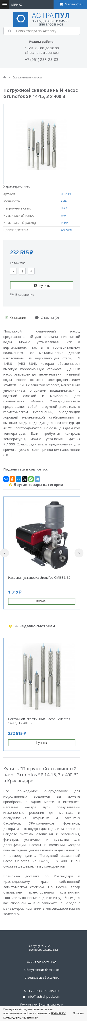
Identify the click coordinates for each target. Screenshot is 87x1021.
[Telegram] (37, 479)
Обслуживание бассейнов (41, 970)
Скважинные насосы (27, 77)
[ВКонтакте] (6, 479)
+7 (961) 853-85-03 (41, 59)
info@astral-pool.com (44, 996)
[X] (24, 479)
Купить (44, 285)
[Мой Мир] (18, 479)
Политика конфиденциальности (41, 1004)
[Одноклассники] (12, 479)
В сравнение (24, 294)
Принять (78, 1013)
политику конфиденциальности (34, 1015)
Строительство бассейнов (42, 978)
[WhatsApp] (31, 479)
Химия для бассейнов (41, 962)
